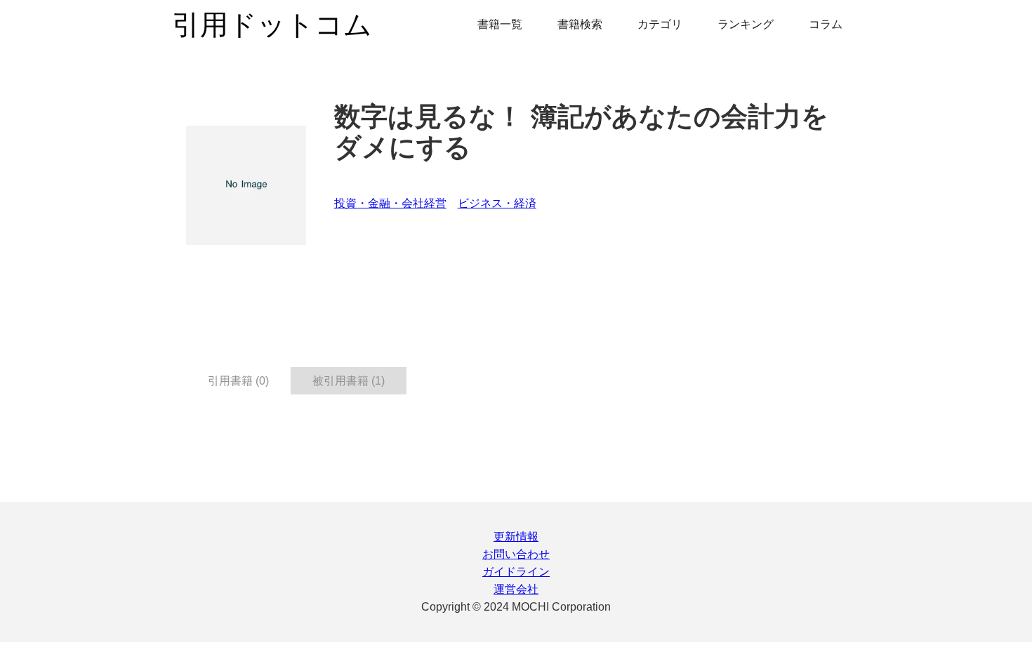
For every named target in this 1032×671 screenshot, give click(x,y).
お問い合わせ (516, 554)
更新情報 (516, 537)
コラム (825, 24)
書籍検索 (579, 24)
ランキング (745, 24)
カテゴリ (659, 24)
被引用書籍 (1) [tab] (348, 381)
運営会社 (516, 589)
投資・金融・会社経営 (390, 203)
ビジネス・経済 (497, 203)
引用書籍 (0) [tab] (238, 381)
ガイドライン (516, 572)
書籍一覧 (499, 24)
